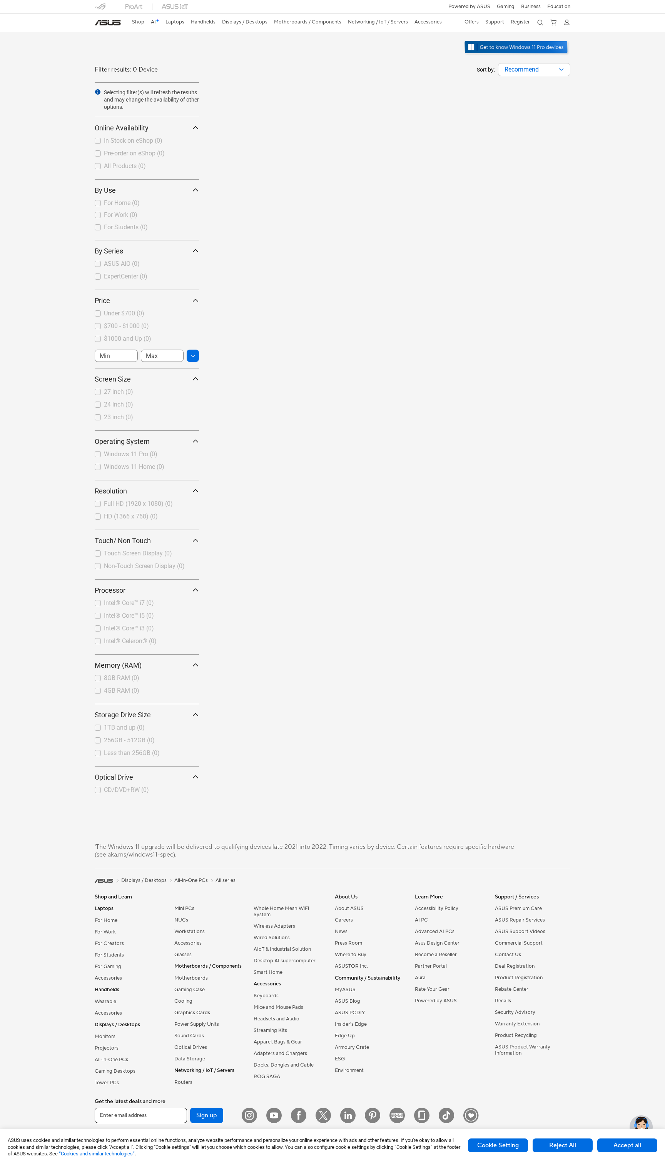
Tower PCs (107, 1083)
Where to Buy (350, 955)
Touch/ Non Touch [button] (123, 541)
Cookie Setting (498, 1145)
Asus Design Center (437, 943)
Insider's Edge (351, 1024)
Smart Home (268, 972)
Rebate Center (511, 989)
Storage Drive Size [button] (123, 715)
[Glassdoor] (421, 1115)
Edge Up (345, 1036)
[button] (506, 6)
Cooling (183, 1001)
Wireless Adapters (274, 926)
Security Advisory (515, 1012)
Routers (183, 1082)
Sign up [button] (206, 1115)
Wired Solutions (272, 938)
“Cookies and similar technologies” (97, 1154)
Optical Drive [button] (114, 777)
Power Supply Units (196, 1024)
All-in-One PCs (111, 1060)
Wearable (105, 1001)
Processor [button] (110, 590)
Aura (420, 978)
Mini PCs (184, 908)
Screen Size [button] (113, 379)
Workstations (189, 931)
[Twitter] (323, 1115)
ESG (340, 1059)
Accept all (627, 1145)
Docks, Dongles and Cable (284, 1065)
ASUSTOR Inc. (351, 966)
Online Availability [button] (122, 128)
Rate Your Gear (432, 989)
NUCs (181, 920)
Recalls (503, 1001)
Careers (344, 920)
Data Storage (189, 1059)
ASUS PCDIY (350, 1013)
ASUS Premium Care (518, 908)
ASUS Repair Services (520, 920)
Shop (138, 22)
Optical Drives (190, 1047)
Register (520, 22)
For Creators (109, 943)
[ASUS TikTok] (446, 1115)
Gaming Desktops (115, 1071)
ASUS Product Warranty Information (522, 1050)
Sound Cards (189, 1036)
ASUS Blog (347, 1001)
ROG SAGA (267, 1076)
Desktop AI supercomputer (285, 961)
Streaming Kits (270, 1030)
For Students (109, 955)
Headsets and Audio (276, 1019)
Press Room (348, 943)
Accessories (108, 978)
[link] (108, 22)
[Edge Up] (397, 1115)
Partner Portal (431, 966)
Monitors (105, 1036)
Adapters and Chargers (280, 1053)
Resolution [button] (111, 491)
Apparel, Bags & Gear (278, 1042)
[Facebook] (298, 1115)
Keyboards (266, 996)
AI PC (421, 920)
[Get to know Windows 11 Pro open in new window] (517, 54)
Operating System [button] (122, 441)
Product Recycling (516, 1035)
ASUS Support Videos (520, 931)
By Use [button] (105, 190)
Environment (349, 1070)
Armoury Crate (352, 1047)
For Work (105, 932)
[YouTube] (274, 1115)
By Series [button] (109, 251)
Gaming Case (189, 990)
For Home (106, 920)
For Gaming (108, 966)
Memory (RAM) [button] (118, 665)
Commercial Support (519, 943)
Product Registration (519, 978)
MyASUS (345, 990)
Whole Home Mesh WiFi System (281, 911)
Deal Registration (515, 966)
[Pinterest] (372, 1115)
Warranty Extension (517, 1024)
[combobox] (534, 69)
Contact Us (508, 955)
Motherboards (191, 978)
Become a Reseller (436, 955)
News (341, 931)
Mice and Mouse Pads (278, 1007)
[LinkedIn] (348, 1115)
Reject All (562, 1145)
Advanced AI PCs (434, 931)
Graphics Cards (192, 1013)
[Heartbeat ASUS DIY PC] (471, 1115)
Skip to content (99, 23)
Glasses (183, 955)
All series (226, 880)
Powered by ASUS (469, 6)
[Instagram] (249, 1115)
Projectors (107, 1048)
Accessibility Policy (436, 908)
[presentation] (561, 69)
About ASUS (349, 908)
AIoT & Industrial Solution (282, 949)
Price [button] (102, 301)
